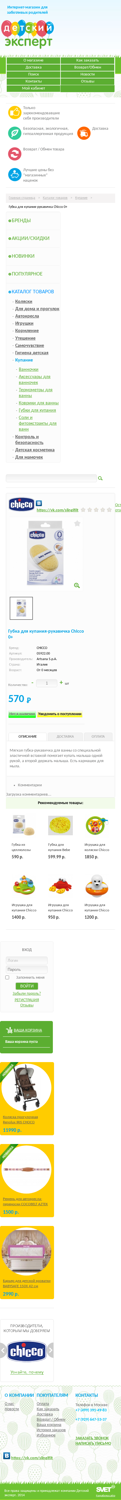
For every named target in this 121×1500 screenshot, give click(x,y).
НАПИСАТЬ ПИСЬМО (93, 1443)
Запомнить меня (30, 978)
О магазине (33, 60)
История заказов (51, 1430)
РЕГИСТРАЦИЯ (27, 1000)
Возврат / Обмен (51, 1419)
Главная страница (22, 198)
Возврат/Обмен (87, 67)
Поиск (33, 74)
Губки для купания (37, 410)
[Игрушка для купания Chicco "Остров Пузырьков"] (24, 886)
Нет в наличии (22, 714)
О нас (9, 1404)
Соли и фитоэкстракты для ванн (38, 423)
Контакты (34, 81)
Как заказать (87, 60)
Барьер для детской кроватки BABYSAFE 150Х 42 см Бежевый (27, 1286)
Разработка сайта (105, 1495)
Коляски (23, 301)
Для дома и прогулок (37, 309)
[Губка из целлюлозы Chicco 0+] (24, 825)
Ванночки (28, 369)
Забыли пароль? (27, 994)
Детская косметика (35, 450)
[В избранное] (77, 523)
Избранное (46, 1435)
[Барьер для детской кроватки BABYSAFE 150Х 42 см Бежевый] (26, 1251)
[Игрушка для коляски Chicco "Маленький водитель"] (97, 825)
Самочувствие (29, 345)
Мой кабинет (33, 88)
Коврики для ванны (39, 403)
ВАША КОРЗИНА (28, 1030)
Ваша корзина (49, 1425)
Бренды (21, 221)
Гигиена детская (31, 353)
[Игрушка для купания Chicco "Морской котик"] (97, 886)
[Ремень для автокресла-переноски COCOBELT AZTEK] (26, 1169)
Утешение (25, 338)
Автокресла (27, 316)
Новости (87, 74)
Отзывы (87, 81)
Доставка (34, 67)
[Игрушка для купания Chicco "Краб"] (60, 886)
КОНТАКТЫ (86, 1395)
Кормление (27, 331)
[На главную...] (27, 48)
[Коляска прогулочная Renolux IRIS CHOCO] (26, 1088)
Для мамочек (29, 457)
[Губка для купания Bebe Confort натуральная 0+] (60, 825)
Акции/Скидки (31, 238)
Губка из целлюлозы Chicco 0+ (21, 850)
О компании (19, 1395)
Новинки (23, 256)
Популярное (27, 274)
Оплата (43, 1404)
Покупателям (52, 1395)
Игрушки (24, 323)
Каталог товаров (55, 198)
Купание (81, 198)
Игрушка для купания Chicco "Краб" (60, 910)
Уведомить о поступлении (59, 714)
